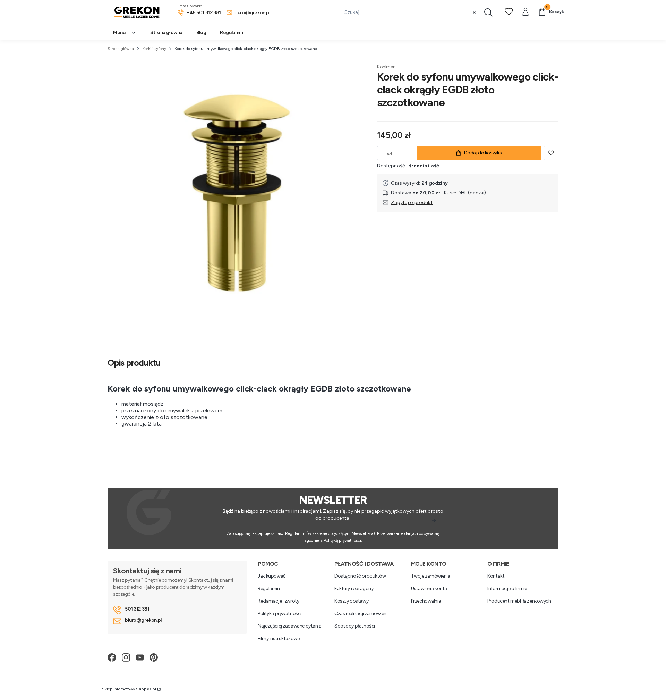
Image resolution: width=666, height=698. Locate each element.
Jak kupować (271, 576)
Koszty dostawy (351, 601)
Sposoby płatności (354, 626)
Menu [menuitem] (119, 32)
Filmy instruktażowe (278, 638)
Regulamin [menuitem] (231, 32)
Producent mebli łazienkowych (519, 601)
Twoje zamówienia (430, 576)
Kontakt (495, 576)
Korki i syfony (154, 48)
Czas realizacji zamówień (360, 613)
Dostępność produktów (360, 576)
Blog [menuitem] (201, 32)
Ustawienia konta (429, 588)
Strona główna (121, 48)
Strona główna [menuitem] (166, 32)
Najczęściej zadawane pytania (289, 626)
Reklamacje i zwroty (278, 601)
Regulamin (269, 588)
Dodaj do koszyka (483, 153)
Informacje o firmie (507, 588)
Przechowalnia (426, 601)
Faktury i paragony (353, 588)
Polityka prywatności (279, 613)
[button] (488, 12)
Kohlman (386, 67)
